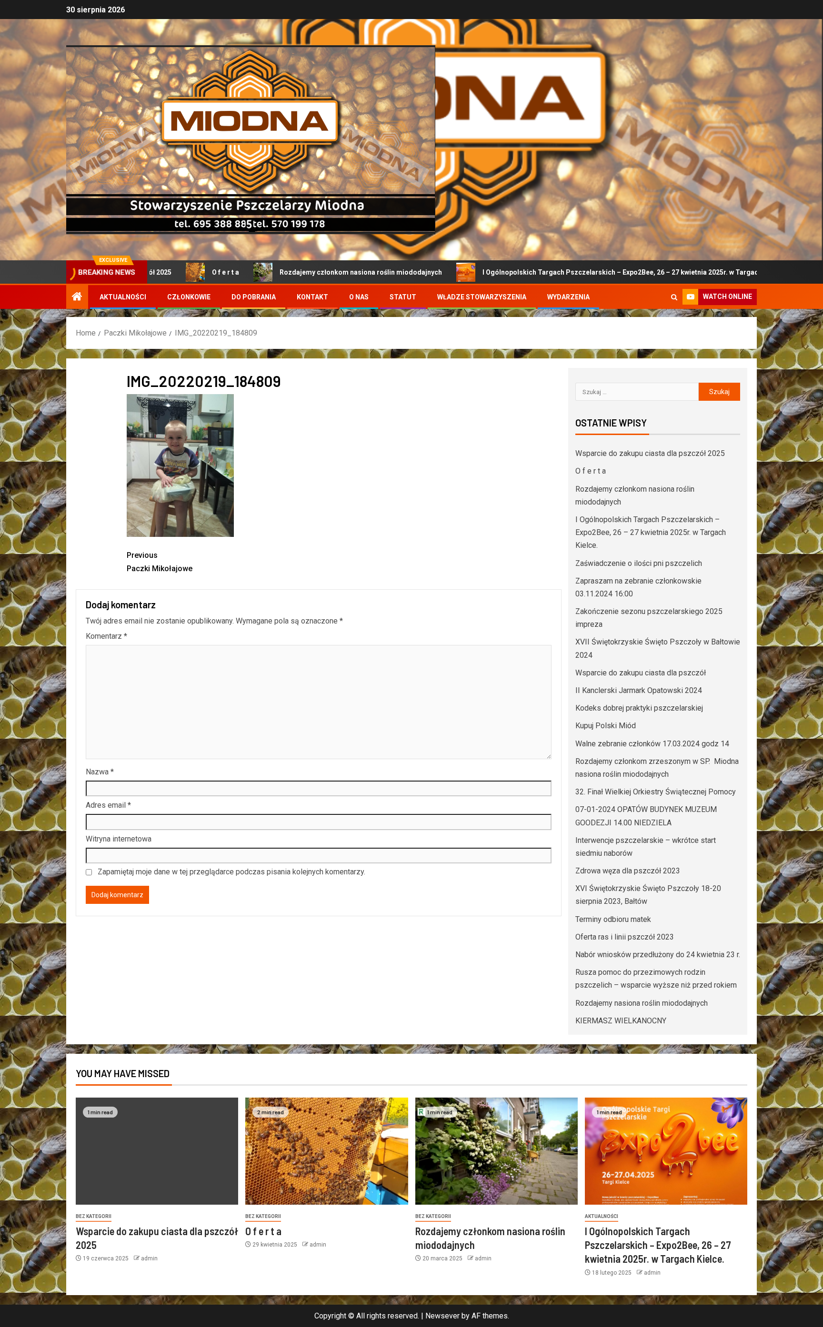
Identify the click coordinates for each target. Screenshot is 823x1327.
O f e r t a (166, 272)
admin (149, 1258)
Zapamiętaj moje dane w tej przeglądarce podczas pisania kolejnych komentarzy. (231, 871)
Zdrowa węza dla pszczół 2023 (627, 870)
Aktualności (123, 297)
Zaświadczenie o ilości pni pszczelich (638, 563)
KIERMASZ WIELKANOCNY (620, 1020)
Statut (403, 297)
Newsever (442, 1315)
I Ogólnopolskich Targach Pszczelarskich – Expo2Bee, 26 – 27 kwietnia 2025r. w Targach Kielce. (574, 272)
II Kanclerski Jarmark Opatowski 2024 (638, 690)
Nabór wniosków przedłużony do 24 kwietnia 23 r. (657, 954)
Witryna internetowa (118, 838)
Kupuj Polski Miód (605, 725)
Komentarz (106, 636)
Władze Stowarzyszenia (481, 297)
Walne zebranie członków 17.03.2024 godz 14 (652, 743)
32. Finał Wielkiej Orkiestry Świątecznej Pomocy (655, 791)
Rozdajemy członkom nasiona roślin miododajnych (301, 272)
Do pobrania (253, 297)
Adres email (108, 805)
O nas (359, 297)
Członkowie (189, 297)
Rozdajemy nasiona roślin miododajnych (641, 1003)
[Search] (674, 297)
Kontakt (312, 297)
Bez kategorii (93, 1216)
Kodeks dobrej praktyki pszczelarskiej (639, 708)
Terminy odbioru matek (613, 919)
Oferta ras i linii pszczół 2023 (624, 936)
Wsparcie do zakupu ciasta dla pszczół (640, 672)
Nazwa (100, 771)
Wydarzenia (568, 297)
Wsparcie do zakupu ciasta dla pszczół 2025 (650, 453)
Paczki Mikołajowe (159, 562)
